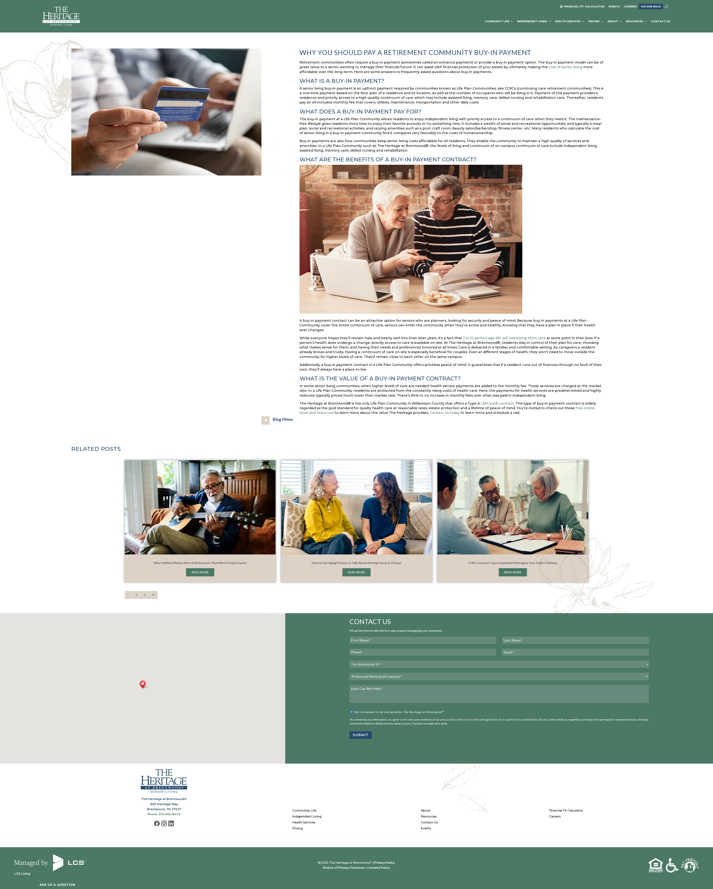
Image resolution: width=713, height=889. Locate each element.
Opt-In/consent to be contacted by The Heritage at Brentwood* (399, 712)
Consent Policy (378, 867)
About (613, 21)
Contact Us (660, 21)
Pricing (594, 21)
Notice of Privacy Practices (344, 867)
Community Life (497, 21)
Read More (200, 572)
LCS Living (22, 873)
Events (614, 6)
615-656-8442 (651, 6)
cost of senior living (565, 67)
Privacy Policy (384, 862)
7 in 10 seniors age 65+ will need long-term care (504, 338)
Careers (630, 6)
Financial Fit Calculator (566, 810)
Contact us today (445, 413)
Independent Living (532, 21)
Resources (634, 21)
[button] (144, 684)
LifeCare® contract (497, 403)
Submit (360, 735)
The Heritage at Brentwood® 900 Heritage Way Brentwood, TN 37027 (164, 804)
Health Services (568, 21)
